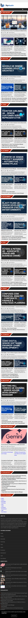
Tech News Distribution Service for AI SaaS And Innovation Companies (13, 490)
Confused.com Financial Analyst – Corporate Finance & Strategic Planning (14, 306)
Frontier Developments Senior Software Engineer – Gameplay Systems (20, 368)
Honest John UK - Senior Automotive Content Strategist (13, 193)
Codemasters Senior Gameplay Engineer (10, 374)
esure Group (4, 331)
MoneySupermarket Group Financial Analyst (7, 322)
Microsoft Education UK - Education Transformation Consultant (14, 98)
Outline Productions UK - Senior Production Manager (12, 236)
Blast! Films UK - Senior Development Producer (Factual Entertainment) (14, 214)
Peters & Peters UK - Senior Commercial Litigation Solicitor (7, 276)
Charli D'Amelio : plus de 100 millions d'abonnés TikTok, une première (14, 467)
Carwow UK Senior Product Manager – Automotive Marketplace (14, 168)
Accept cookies (14, 615)
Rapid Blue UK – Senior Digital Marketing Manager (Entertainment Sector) (14, 237)
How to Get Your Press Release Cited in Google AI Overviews (14, 53)
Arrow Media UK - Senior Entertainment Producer (11, 239)
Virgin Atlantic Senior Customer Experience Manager (12, 491)
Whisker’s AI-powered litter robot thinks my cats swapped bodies (20, 460)
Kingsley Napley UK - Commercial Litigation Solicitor (12, 282)
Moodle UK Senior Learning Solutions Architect (11, 76)
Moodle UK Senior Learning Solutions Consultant (7, 92)
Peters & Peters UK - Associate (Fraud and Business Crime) (13, 260)
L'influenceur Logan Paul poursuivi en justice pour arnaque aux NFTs (14, 466)
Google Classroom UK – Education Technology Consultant (13, 101)
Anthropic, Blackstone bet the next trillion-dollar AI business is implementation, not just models (14, 481)
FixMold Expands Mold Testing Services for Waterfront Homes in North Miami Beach (13, 484)
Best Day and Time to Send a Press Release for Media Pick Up (14, 30)
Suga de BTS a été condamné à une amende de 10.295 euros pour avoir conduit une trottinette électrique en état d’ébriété (14, 469)
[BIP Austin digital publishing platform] (7, 5)
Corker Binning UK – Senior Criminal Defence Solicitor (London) (20, 276)
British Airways (5, 487)
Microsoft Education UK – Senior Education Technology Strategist (14, 99)
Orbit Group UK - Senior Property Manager (7, 414)
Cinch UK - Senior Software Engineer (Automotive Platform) (7, 184)
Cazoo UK (4, 190)
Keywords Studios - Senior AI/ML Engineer (10, 375)
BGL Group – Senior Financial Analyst (9, 328)
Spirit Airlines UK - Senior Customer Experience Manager (7, 138)
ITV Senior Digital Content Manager (9, 486)
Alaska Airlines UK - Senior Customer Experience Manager (13, 147)
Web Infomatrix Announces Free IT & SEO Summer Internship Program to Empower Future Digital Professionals (13, 476)
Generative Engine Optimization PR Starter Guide (11, 52)
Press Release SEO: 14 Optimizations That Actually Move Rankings (7, 46)
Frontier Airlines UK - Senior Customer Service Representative (14, 122)
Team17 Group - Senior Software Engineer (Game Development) (7, 368)
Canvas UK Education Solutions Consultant (20, 92)
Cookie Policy (4, 613)
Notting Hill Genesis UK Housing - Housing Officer (20, 414)
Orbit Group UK (5, 420)
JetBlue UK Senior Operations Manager (9, 145)
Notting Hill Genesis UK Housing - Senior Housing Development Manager (14, 398)
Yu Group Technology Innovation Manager (10, 377)
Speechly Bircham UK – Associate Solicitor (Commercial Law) (14, 285)
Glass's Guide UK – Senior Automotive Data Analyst (20, 184)
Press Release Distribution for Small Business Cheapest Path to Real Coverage (14, 55)
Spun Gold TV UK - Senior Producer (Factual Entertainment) (20, 230)
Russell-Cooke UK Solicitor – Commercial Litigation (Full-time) (14, 283)
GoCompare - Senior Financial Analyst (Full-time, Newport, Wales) (20, 322)
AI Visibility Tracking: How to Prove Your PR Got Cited (20, 46)
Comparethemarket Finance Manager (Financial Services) (13, 329)
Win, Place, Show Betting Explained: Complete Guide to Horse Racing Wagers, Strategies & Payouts (13, 479)
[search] (22, 9)
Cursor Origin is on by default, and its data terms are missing (16, 586)
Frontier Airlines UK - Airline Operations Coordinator (20, 138)
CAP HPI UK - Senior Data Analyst (8, 191)
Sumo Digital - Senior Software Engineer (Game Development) (14, 352)
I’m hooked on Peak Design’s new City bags (7, 460)
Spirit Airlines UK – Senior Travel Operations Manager (12, 144)
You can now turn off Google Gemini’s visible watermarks (13, 444)
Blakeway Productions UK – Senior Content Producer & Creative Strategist (7, 230)
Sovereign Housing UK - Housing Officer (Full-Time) (12, 421)
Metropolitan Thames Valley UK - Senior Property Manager (13, 423)
